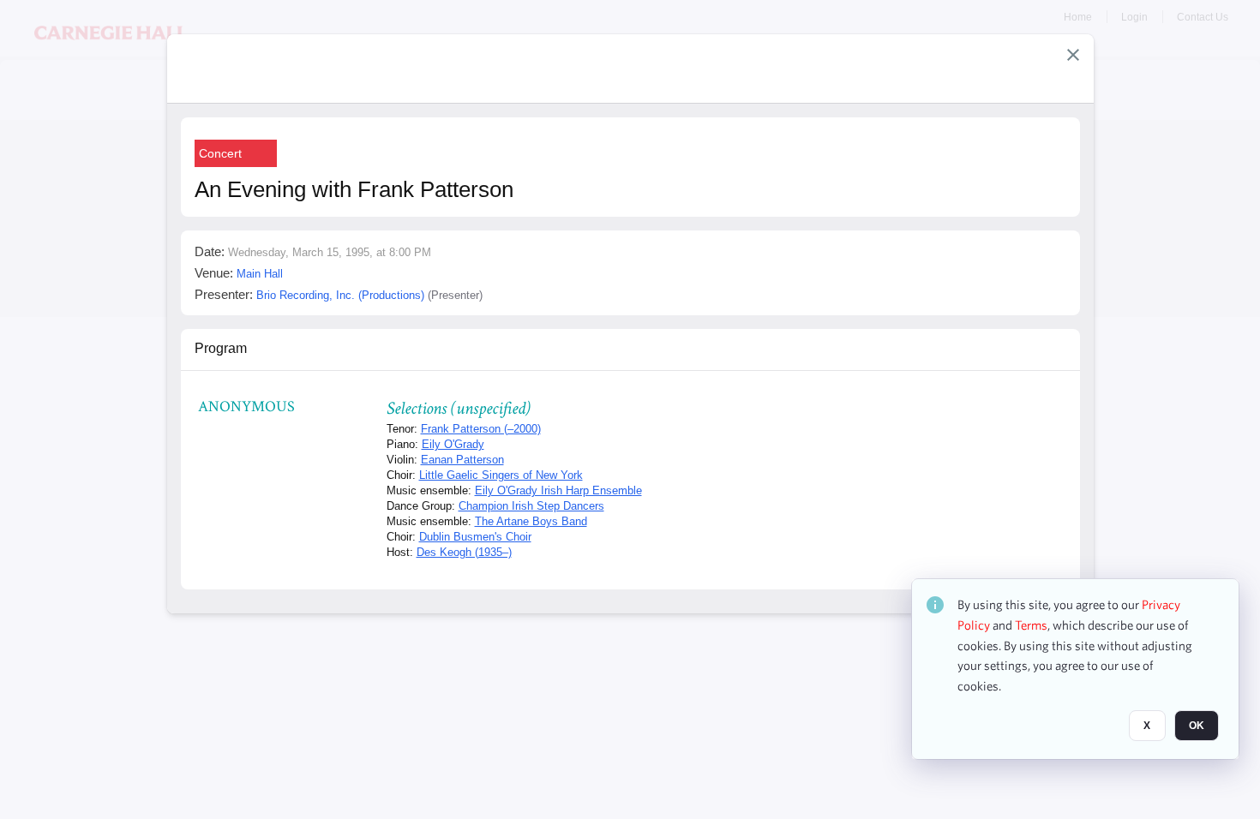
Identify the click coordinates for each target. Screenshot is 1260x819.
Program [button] (221, 348)
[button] (1073, 55)
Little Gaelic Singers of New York (501, 475)
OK (1196, 726)
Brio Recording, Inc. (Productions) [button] (340, 295)
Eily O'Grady (453, 444)
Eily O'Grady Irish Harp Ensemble (558, 490)
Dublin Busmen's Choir (475, 536)
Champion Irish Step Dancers (531, 505)
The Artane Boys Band (531, 521)
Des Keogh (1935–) (464, 552)
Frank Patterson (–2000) (481, 428)
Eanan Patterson (462, 459)
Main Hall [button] (260, 273)
